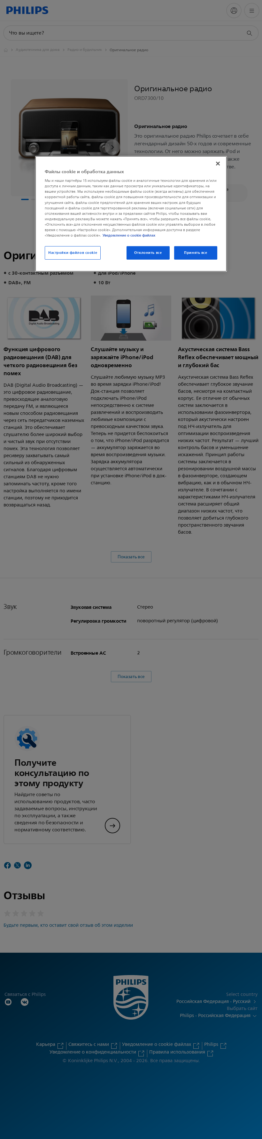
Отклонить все (148, 252)
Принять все (195, 252)
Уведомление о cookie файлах (129, 235)
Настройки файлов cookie (72, 252)
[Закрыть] (218, 164)
